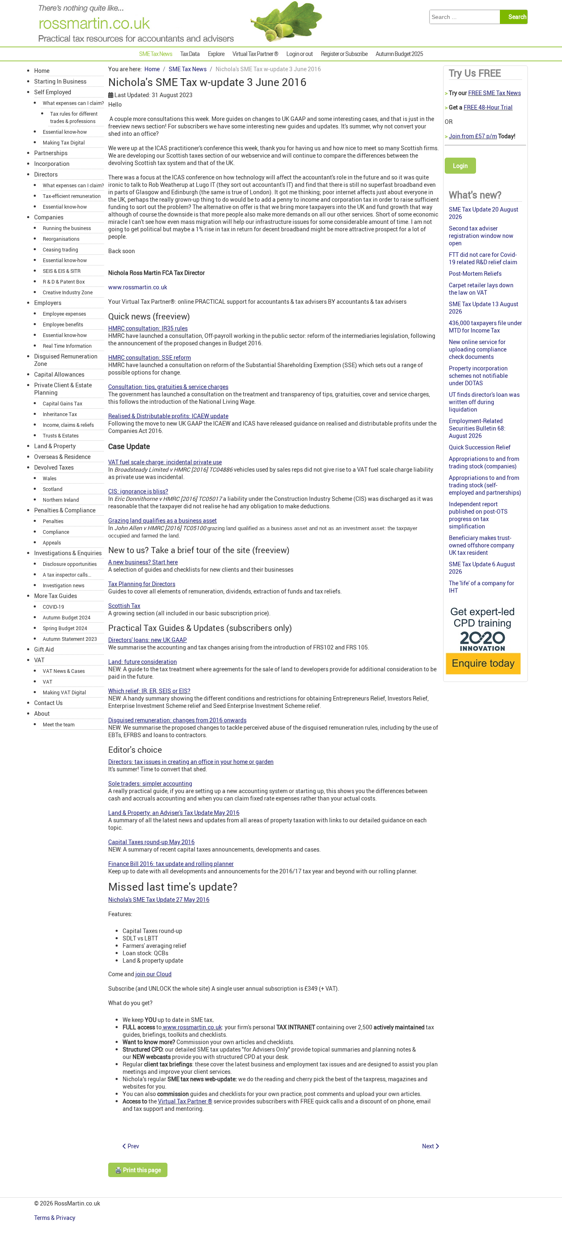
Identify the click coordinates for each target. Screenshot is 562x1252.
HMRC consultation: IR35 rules (148, 328)
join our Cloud (153, 974)
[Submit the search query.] (516, 17)
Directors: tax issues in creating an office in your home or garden (191, 762)
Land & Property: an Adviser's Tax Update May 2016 (173, 813)
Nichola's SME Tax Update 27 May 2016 (158, 899)
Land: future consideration (142, 662)
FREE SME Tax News (494, 93)
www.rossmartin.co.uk (137, 287)
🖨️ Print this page (138, 1170)
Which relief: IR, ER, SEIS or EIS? (149, 691)
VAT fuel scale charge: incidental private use (165, 462)
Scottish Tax (124, 606)
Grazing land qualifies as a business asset (162, 520)
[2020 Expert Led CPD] (483, 676)
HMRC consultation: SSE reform (149, 357)
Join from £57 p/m (473, 136)
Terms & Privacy (55, 1218)
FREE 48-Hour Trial (488, 107)
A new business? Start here (143, 562)
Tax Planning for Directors (141, 584)
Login (460, 166)
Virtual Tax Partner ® (185, 1101)
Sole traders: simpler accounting (150, 783)
